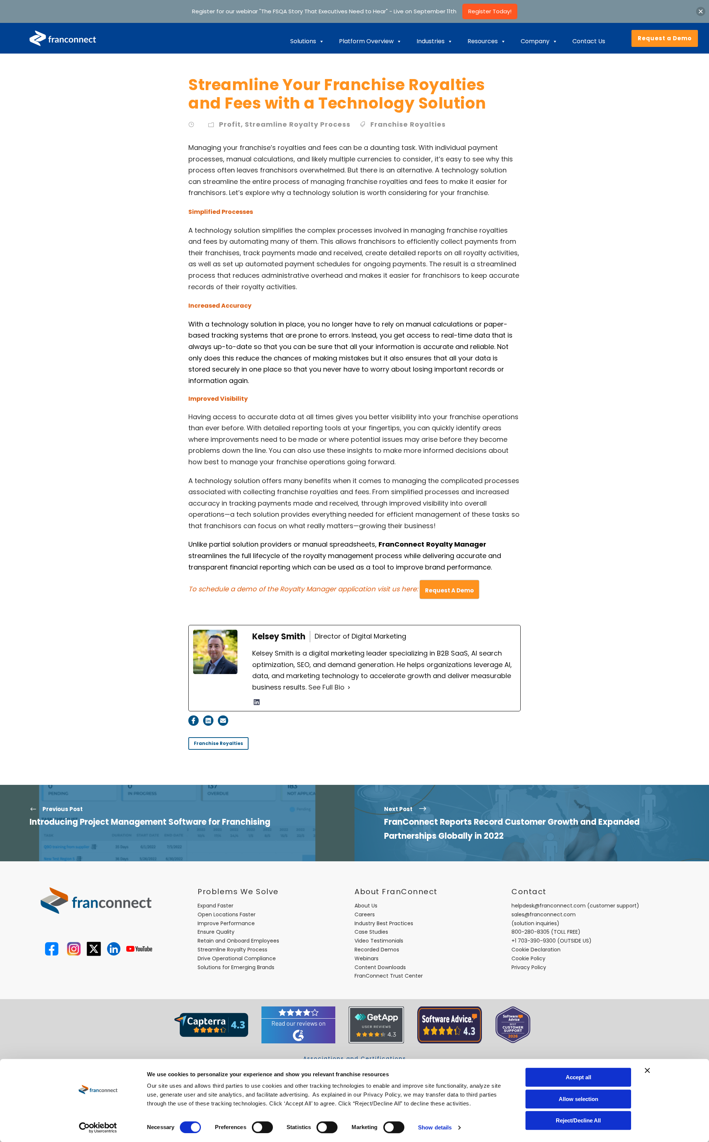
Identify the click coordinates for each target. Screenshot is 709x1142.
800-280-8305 (530, 932)
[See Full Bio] (349, 687)
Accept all (578, 1077)
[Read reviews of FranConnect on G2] (298, 1024)
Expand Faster (215, 905)
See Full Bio (326, 687)
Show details (435, 1127)
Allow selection (578, 1099)
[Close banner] (647, 1070)
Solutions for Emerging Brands (236, 967)
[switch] (262, 1127)
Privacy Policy (528, 967)
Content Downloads (380, 967)
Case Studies (371, 932)
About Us (365, 905)
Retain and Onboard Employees (238, 940)
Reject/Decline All (578, 1120)
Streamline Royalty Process (297, 124)
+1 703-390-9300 (533, 940)
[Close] (700, 11)
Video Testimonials (378, 940)
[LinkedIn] (256, 702)
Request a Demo (665, 38)
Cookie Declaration (536, 949)
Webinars (366, 958)
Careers (364, 914)
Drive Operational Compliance (237, 958)
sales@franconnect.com (543, 914)
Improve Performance (226, 923)
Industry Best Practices (383, 923)
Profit (230, 124)
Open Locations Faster (227, 914)
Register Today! (489, 11)
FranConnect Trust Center (388, 975)
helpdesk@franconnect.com (548, 905)
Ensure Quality (216, 932)
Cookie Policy (528, 958)
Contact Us (588, 41)
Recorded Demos (376, 949)
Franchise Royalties (408, 124)
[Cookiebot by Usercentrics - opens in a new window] (98, 1127)
